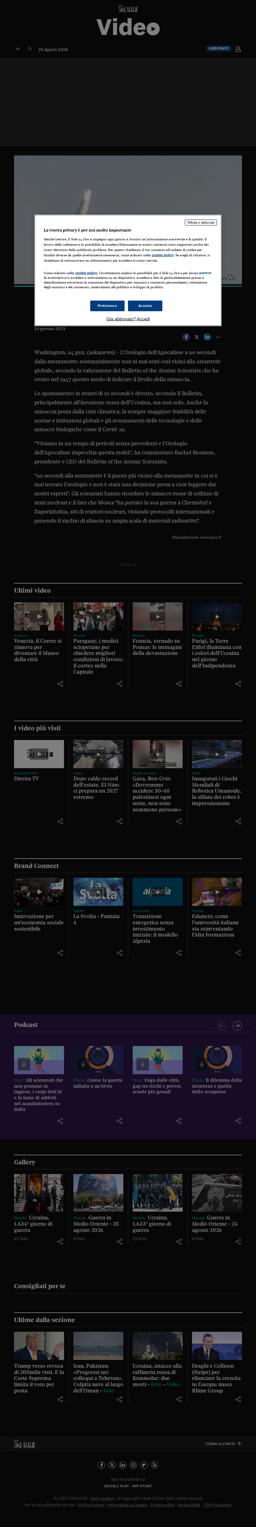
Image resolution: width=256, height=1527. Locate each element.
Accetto (145, 306)
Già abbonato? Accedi (128, 318)
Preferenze (107, 306)
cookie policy (163, 255)
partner (205, 272)
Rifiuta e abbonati (201, 222)
